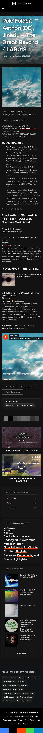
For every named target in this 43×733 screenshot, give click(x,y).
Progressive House (9, 325)
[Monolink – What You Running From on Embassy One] (11, 595)
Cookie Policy (29, 720)
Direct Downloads (12, 392)
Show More (21, 653)
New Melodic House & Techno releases (19, 405)
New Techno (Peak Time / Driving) (14, 678)
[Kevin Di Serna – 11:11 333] (11, 610)
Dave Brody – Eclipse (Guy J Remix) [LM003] (29, 275)
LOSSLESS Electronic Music (13, 237)
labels (8, 533)
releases (9, 528)
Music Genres (28, 724)
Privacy (20, 720)
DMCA (19, 724)
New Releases (13, 547)
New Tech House (33, 678)
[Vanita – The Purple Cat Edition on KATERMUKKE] (11, 640)
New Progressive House (24, 697)
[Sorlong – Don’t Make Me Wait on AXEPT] (11, 580)
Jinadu (18, 147)
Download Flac (27, 387)
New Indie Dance (28, 693)
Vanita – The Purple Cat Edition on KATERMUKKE (27, 637)
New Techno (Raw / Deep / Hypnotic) (15, 685)
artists (8, 530)
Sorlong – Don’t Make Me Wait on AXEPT (28, 576)
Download (9, 387)
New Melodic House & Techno (13, 689)
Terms (38, 720)
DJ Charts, (31, 547)
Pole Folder (10, 147)
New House (21, 682)
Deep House (11, 295)
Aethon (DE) (26, 147)
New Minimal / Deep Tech (11, 693)
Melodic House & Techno (29, 129)
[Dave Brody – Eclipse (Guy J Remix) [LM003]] (8, 279)
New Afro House (8, 701)
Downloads (24, 555)
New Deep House (9, 682)
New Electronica (8, 697)
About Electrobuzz (9, 720)
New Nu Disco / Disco (24, 701)
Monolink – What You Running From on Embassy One (28, 592)
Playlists (21, 551)
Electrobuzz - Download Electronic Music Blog (21, 716)
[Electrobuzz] (21, 3)
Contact (12, 724)
